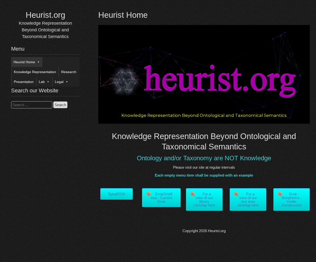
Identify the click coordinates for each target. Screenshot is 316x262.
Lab (42, 82)
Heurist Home (24, 62)
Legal (59, 82)
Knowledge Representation (35, 72)
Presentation (24, 82)
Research (68, 72)
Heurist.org (45, 15)
